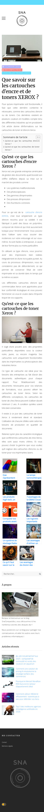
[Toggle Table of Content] (37, 137)
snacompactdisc (12, 70)
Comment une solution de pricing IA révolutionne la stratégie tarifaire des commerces (27, 673)
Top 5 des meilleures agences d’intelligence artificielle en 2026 (28, 709)
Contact (4, 742)
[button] (4, 18)
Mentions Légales (7, 746)
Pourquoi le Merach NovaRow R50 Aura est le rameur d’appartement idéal (28, 684)
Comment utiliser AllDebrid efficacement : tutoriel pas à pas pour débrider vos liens (27, 696)
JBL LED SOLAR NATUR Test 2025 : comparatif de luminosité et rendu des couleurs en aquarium (27, 660)
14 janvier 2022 (12, 67)
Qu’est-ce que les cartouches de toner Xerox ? (22, 148)
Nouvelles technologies (17, 73)
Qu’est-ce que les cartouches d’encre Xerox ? (22, 142)
